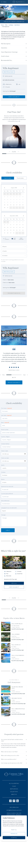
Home (2, 25)
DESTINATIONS (14, 789)
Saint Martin (17, 25)
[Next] (18, 151)
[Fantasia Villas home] (14, 2)
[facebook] (14, 801)
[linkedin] (17, 801)
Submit (8, 530)
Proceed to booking (14, 293)
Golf (9, 682)
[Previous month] (4, 187)
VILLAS (14, 786)
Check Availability (14, 587)
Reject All (14, 829)
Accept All (14, 837)
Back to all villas (8, 71)
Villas (6, 25)
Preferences (14, 833)
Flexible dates (20, 178)
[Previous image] (2, 12)
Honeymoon (15, 682)
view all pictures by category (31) (14, 21)
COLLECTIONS (14, 791)
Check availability (14, 96)
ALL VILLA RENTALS (14, 783)
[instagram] (10, 801)
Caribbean (11, 25)
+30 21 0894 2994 (14, 807)
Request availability (14, 382)
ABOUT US (14, 794)
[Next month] (23, 187)
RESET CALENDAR (21, 239)
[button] (14, 136)
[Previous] (9, 151)
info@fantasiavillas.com (14, 810)
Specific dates (7, 178)
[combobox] (21, 2)
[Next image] (25, 12)
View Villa (14, 583)
